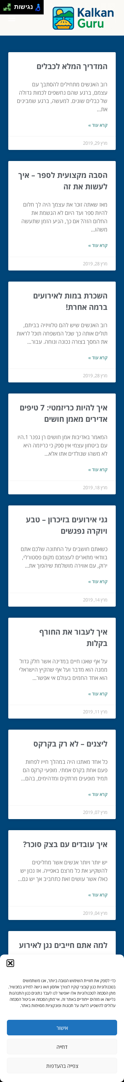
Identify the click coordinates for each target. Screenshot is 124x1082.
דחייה (62, 1046)
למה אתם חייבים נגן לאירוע (63, 945)
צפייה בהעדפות (62, 1065)
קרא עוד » (97, 125)
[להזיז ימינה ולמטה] (9, 9)
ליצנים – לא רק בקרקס (70, 743)
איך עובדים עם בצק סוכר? (65, 844)
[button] (10, 963)
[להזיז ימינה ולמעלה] (9, 5)
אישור (62, 1027)
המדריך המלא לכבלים (72, 66)
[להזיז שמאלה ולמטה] (5, 9)
